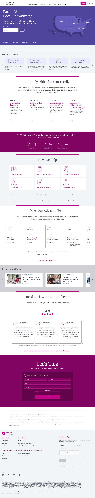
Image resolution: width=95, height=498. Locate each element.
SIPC (78, 483)
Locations (4, 443)
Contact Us (5, 440)
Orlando (74, 245)
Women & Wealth (69, 195)
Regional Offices (47, 148)
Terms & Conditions (6, 491)
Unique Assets (68, 201)
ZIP (46, 254)
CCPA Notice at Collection (44, 491)
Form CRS (35, 491)
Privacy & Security (15, 491)
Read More (7, 69)
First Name (26, 379)
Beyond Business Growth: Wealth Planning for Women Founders (31, 279)
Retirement (14, 195)
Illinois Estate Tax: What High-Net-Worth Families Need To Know (71, 279)
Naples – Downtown (73, 242)
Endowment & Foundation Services (26, 456)
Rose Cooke (71, 238)
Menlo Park (11, 242)
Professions (14, 201)
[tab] (7, 42)
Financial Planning (16, 174)
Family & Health (42, 195)
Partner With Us (6, 456)
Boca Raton (71, 244)
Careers (4, 453)
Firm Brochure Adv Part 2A (26, 491)
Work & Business (42, 201)
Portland (51, 242)
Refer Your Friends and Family (25, 443)
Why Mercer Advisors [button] (33, 4)
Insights (4, 445)
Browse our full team (46, 260)
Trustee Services (68, 187)
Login (88, 3)
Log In (19, 440)
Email (25, 383)
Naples (70, 245)
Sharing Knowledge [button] (62, 4)
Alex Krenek (51, 238)
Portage (30, 242)
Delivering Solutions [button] (43, 4)
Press (3, 461)
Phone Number (27, 387)
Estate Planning (16, 187)
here (78, 48)
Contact (83, 3)
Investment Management (44, 174)
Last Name (51, 379)
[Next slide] (92, 65)
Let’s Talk (29, 29)
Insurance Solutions (43, 187)
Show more (16, 341)
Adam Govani (11, 238)
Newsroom (4, 458)
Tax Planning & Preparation (71, 174)
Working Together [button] (52, 4)
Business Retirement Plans (24, 453)
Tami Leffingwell (32, 238)
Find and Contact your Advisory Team (27, 445)
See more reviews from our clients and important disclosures (46, 351)
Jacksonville (78, 244)
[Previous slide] (2, 65)
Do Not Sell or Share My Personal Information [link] (60, 491)
